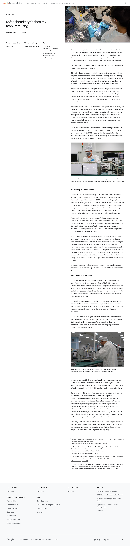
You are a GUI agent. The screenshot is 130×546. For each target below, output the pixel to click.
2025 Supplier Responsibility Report (110, 495)
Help (98, 540)
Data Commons (42, 501)
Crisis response (12, 505)
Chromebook (112, 55)
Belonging (10, 512)
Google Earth (42, 508)
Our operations (54, 3)
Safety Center (12, 516)
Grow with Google (14, 523)
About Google (24, 540)
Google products (37, 540)
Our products (31, 3)
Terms (56, 540)
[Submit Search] (126, 3)
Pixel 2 (103, 55)
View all (40, 512)
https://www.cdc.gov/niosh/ (79, 461)
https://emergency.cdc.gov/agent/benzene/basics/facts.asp (89, 443)
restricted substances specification (86, 226)
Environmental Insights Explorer (48, 505)
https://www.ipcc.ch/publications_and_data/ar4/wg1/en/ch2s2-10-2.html (96, 468)
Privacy (48, 540)
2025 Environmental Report (107, 491)
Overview (10, 491)
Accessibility (11, 501)
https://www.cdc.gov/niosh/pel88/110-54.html (84, 453)
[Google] (10, 540)
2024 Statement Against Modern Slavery (109, 500)
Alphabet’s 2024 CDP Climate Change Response (107, 506)
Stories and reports (68, 3)
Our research (42, 3)
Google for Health (13, 519)
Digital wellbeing (13, 508)
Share (23, 32)
